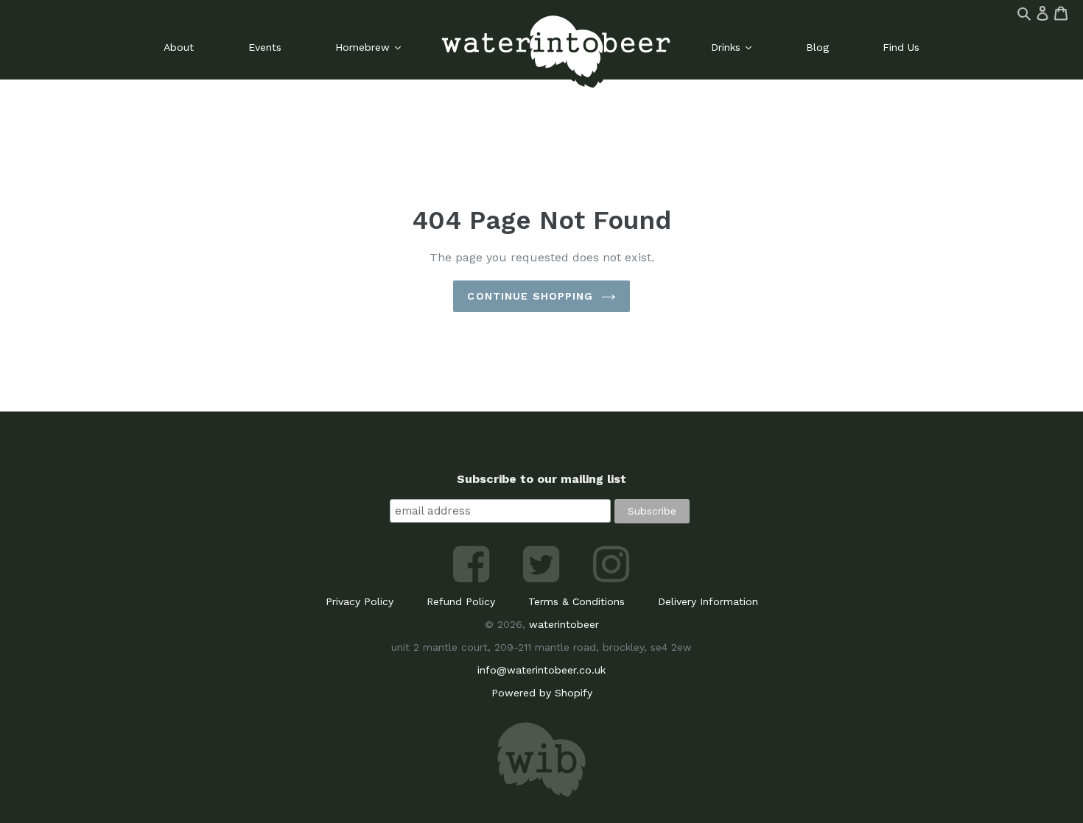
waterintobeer (564, 624)
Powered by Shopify (541, 693)
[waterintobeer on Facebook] (473, 578)
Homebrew (364, 47)
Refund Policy (461, 601)
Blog (817, 47)
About (179, 47)
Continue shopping (530, 296)
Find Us (901, 47)
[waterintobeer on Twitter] (543, 578)
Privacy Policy (359, 601)
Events (264, 47)
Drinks (727, 47)
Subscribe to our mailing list (541, 479)
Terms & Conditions (576, 601)
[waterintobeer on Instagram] (611, 578)
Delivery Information (708, 601)
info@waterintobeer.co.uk (541, 670)
